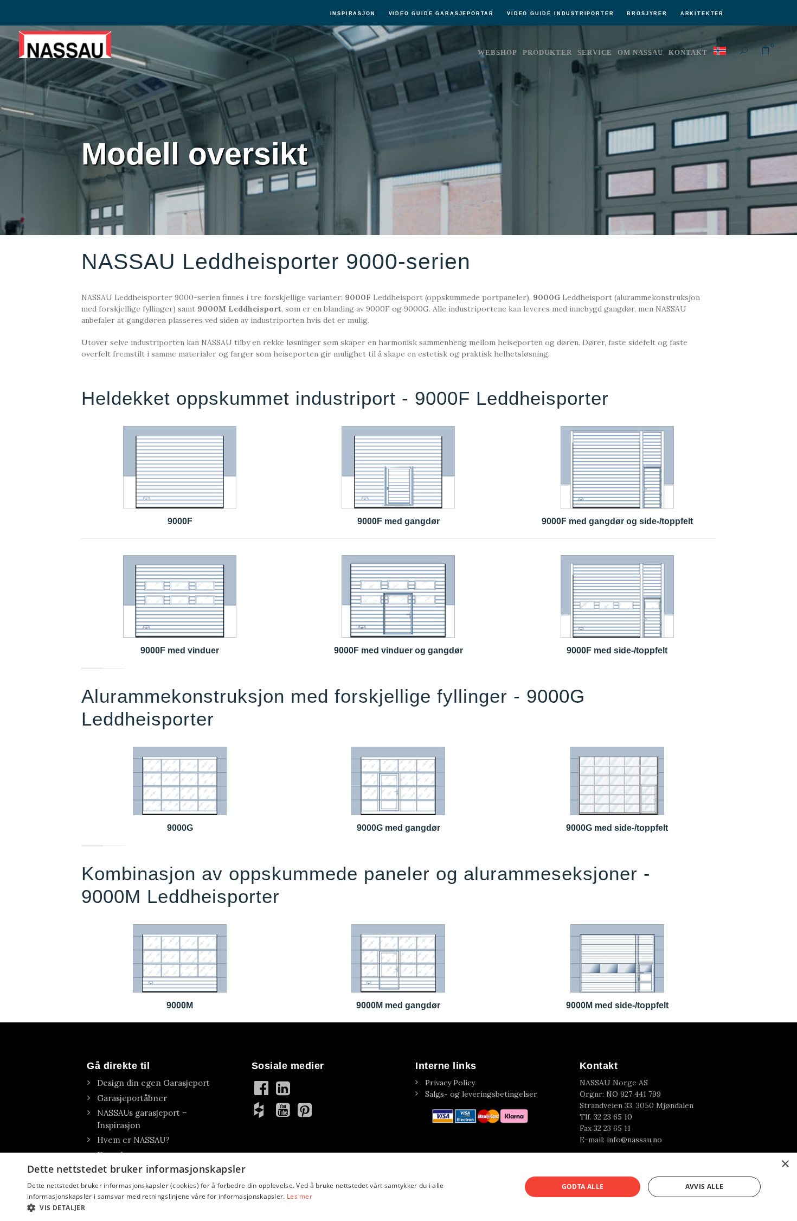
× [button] (785, 1164)
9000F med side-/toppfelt (617, 650)
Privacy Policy (450, 1083)
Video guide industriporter (560, 13)
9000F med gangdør (398, 521)
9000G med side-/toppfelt (617, 827)
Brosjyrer (647, 13)
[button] (266, 1207)
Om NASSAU (640, 52)
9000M (179, 1005)
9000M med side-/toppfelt (617, 1005)
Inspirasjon (353, 13)
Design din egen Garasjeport (153, 1083)
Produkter (547, 52)
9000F (180, 521)
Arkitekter (702, 13)
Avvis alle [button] (704, 1186)
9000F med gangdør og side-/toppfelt (617, 521)
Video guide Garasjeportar (441, 13)
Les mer (299, 1196)
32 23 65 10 (613, 1117)
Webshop (497, 52)
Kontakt (688, 52)
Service (594, 52)
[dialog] (398, 1187)
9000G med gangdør (398, 827)
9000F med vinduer (179, 650)
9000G (180, 827)
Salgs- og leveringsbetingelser (481, 1094)
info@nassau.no (634, 1139)
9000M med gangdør (398, 1005)
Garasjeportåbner (132, 1098)
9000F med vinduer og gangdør (398, 650)
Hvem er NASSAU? (133, 1140)
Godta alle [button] (583, 1186)
